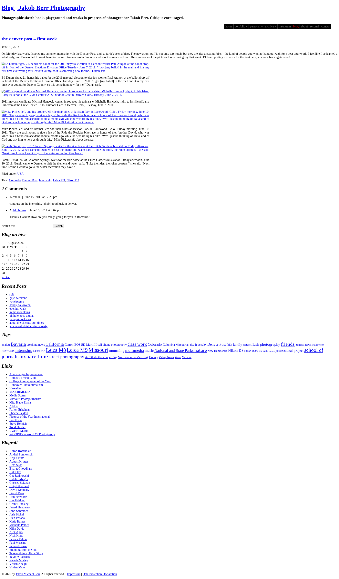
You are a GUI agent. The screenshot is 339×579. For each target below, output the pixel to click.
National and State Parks (174, 350)
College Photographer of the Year (30, 381)
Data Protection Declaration (100, 574)
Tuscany (153, 357)
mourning (116, 350)
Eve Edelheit (17, 500)
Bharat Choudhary (20, 468)
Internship (45, 180)
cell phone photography (112, 344)
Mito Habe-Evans (20, 402)
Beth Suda (15, 465)
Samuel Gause (18, 546)
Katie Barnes (17, 521)
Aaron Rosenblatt (20, 451)
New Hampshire (217, 350)
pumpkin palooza (20, 319)
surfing (113, 357)
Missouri (98, 350)
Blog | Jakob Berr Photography (43, 7)
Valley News (166, 357)
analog (6, 344)
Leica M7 (39, 350)
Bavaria (18, 344)
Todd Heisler (17, 427)
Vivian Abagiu (18, 563)
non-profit (263, 351)
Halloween (318, 344)
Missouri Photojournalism (25, 399)
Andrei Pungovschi (21, 454)
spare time (36, 356)
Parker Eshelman (19, 409)
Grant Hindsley (18, 503)
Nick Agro (16, 532)
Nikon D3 (73, 180)
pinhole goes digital (21, 315)
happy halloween (20, 305)
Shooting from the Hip (23, 549)
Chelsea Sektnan (19, 482)
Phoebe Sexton (18, 413)
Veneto (178, 357)
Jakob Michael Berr (28, 574)
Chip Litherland (19, 486)
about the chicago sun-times (26, 322)
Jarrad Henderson (20, 507)
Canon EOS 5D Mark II (81, 344)
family (237, 344)
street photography (66, 356)
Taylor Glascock (19, 556)
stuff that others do (96, 357)
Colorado (15, 180)
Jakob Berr (19, 210)
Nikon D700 (251, 350)
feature (247, 344)
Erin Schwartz (18, 496)
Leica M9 (59, 180)
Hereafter (15, 388)
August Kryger (18, 461)
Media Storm (17, 395)
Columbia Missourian (176, 344)
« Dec (6, 277)
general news (303, 344)
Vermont (186, 357)
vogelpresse (16, 301)
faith (229, 344)
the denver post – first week (29, 38)
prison (272, 351)
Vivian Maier (17, 567)
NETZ (13, 406)
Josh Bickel (16, 514)
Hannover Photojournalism (26, 384)
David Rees (16, 493)
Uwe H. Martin (18, 430)
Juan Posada (17, 518)
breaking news (36, 344)
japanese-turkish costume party (28, 326)
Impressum (73, 574)
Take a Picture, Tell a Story (26, 553)
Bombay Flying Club (22, 377)
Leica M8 (56, 350)
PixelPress (15, 420)
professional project (289, 351)
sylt (11, 294)
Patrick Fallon (18, 539)
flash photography (265, 344)
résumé (314, 26)
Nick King (16, 535)
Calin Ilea (15, 472)
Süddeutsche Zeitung (133, 357)
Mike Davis (16, 528)
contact (325, 26)
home (228, 26)
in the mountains (19, 312)
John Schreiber (18, 511)
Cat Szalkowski (19, 475)
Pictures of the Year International (29, 416)
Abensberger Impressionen (26, 374)
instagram (285, 26)
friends (288, 344)
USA (20, 173)
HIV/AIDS (8, 350)
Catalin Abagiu (18, 479)
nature (200, 350)
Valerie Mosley (18, 560)
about (304, 26)
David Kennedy (19, 489)
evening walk (17, 308)
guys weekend (18, 298)
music (149, 350)
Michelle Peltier (19, 525)
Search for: (8, 225)
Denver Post (29, 180)
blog (296, 26)
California (55, 344)
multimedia (134, 350)
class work (137, 344)
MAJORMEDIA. (20, 392)
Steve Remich (18, 423)
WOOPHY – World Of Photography (32, 434)
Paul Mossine (17, 542)
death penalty (198, 344)
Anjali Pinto (16, 458)
